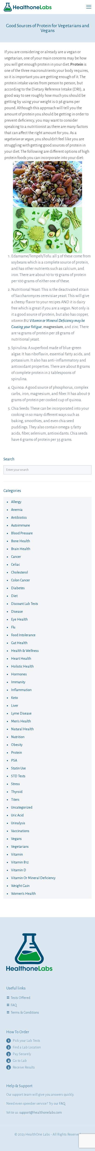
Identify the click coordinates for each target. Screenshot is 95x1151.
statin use (18, 768)
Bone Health (20, 541)
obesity (17, 745)
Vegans (16, 839)
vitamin (17, 854)
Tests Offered (20, 998)
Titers (15, 799)
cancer (16, 557)
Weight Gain (20, 886)
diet (14, 596)
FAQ (14, 1005)
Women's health (23, 893)
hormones (19, 674)
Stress (15, 784)
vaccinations (20, 831)
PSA (14, 760)
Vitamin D (18, 870)
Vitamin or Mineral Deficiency (33, 878)
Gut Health (19, 643)
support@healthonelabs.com (40, 1112)
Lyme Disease (21, 713)
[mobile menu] (89, 7)
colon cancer (20, 580)
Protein (16, 752)
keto (14, 698)
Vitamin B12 (20, 862)
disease (17, 611)
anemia (17, 510)
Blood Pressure (22, 533)
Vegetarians (20, 846)
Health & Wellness (25, 651)
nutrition (17, 737)
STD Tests (18, 776)
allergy (16, 502)
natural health (22, 729)
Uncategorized (21, 807)
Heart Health (21, 658)
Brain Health (20, 549)
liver (14, 705)
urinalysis (18, 823)
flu (13, 627)
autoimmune (20, 525)
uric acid (17, 815)
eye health (19, 619)
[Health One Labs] (27, 7)
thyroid (16, 792)
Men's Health (21, 721)
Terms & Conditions (25, 1012)
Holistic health (22, 666)
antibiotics (19, 517)
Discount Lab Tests (24, 604)
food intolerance (23, 635)
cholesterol (19, 572)
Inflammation (21, 690)
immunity (18, 682)
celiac (15, 564)
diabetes (18, 588)
